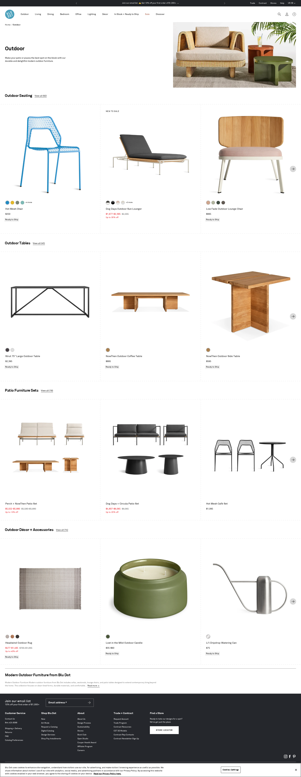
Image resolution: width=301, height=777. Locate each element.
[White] (12, 350)
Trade (252, 3)
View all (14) (62, 530)
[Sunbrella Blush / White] (118, 203)
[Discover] (160, 14)
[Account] (287, 14)
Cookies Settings (231, 770)
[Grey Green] (17, 203)
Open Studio (82, 739)
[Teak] (108, 350)
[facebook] (290, 758)
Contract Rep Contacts (124, 735)
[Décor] (105, 14)
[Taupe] (7, 637)
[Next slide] (293, 169)
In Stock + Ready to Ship (126, 14)
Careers (80, 750)
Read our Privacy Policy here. (107, 774)
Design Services (48, 735)
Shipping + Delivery (13, 728)
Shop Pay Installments (51, 739)
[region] (150, 770)
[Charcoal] (17, 637)
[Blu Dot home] (9, 14)
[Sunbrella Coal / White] (108, 203)
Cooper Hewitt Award (86, 742)
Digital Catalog (47, 731)
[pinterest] (294, 758)
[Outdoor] (25, 14)
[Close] (296, 769)
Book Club (81, 735)
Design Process (84, 723)
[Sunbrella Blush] (208, 203)
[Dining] (50, 14)
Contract (263, 3)
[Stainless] (208, 637)
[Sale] (147, 14)
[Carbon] (7, 350)
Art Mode (45, 723)
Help (282, 3)
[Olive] (108, 637)
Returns (8, 732)
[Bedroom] (64, 14)
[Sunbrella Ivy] (218, 203)
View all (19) (47, 391)
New (43, 719)
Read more (92, 686)
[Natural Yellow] (12, 203)
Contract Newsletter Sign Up (126, 739)
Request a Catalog (49, 727)
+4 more (28, 202)
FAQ (6, 736)
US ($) (292, 3)
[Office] (78, 14)
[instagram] (286, 758)
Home (8, 25)
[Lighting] (92, 14)
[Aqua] (22, 203)
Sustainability (83, 727)
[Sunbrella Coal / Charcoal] (113, 203)
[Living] (38, 14)
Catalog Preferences (14, 740)
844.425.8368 (11, 723)
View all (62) (41, 96)
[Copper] (12, 637)
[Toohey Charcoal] (223, 203)
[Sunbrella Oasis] (213, 203)
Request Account (121, 719)
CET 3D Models (120, 731)
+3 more (129, 202)
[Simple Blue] (7, 203)
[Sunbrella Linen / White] (123, 203)
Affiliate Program (84, 746)
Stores (273, 3)
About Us (81, 719)
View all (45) (39, 243)
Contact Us (10, 719)
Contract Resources (122, 727)
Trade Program (120, 723)
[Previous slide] (8, 169)
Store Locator (164, 730)
